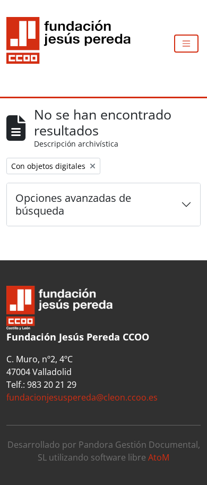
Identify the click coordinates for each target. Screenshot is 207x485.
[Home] (72, 43)
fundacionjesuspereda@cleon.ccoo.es (82, 397)
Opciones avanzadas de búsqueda (73, 204)
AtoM (158, 457)
